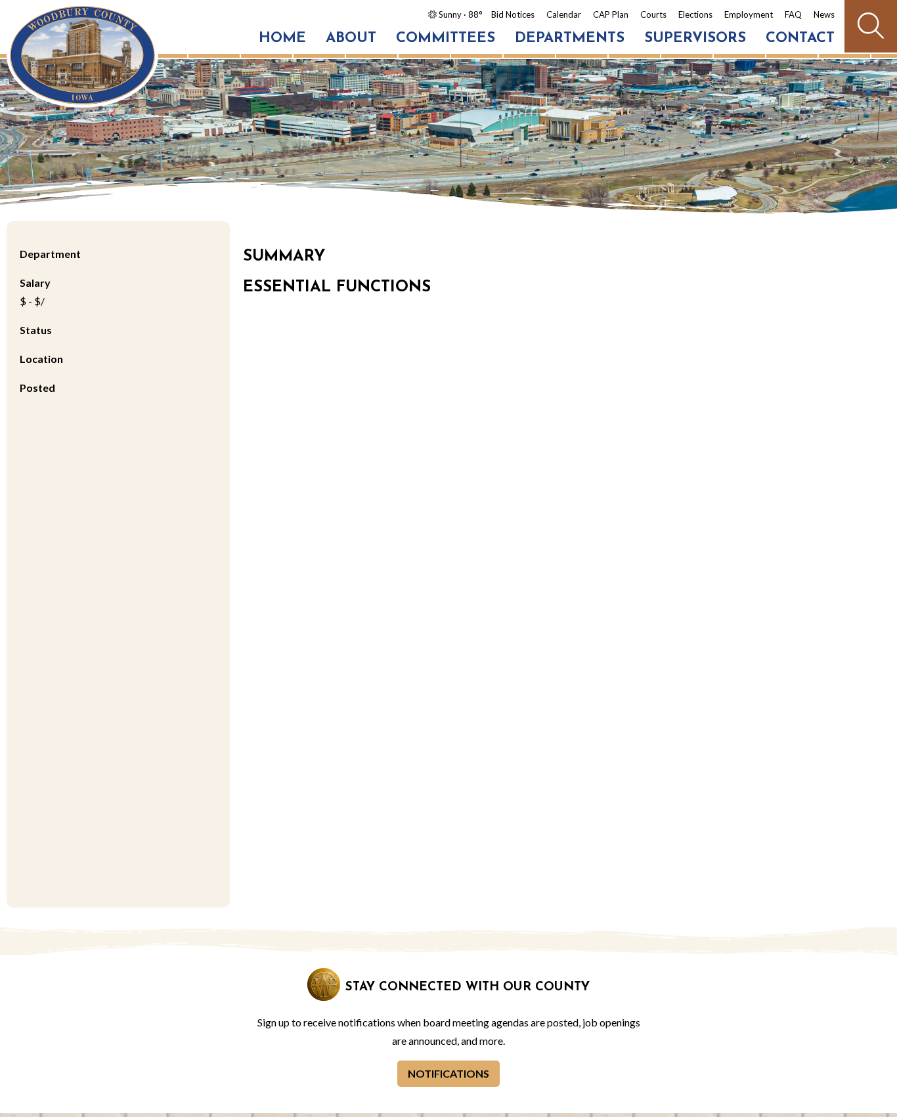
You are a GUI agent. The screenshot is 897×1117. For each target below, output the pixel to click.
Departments (569, 38)
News (824, 14)
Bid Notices (513, 14)
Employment (748, 14)
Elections (695, 14)
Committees (445, 38)
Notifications (448, 1073)
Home (282, 38)
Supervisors (695, 38)
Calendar (563, 14)
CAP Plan (610, 14)
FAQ (793, 14)
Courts (653, 14)
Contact (800, 38)
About (351, 38)
